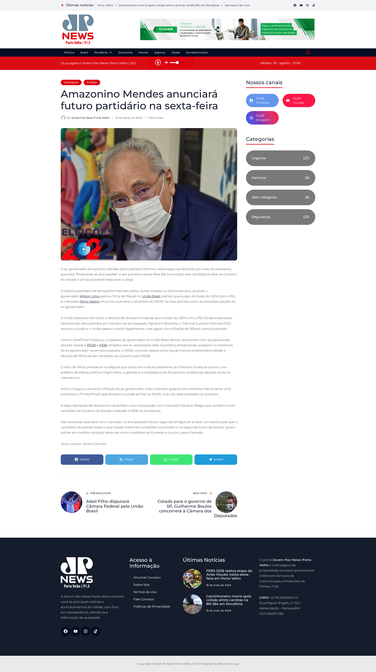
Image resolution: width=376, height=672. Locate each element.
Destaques (71, 82)
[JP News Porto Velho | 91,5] (78, 29)
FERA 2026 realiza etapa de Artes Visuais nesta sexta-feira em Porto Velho (229, 574)
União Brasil (151, 296)
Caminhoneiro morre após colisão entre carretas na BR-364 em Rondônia (228, 600)
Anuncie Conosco (147, 577)
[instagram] (307, 5)
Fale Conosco (143, 599)
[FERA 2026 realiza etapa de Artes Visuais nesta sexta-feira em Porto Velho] (192, 579)
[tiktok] (313, 5)
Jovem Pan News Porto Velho (90, 117)
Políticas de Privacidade (151, 606)
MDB (103, 345)
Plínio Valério (89, 301)
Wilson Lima (90, 296)
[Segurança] (280, 217)
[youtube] (301, 5)
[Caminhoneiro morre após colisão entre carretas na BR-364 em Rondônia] (192, 604)
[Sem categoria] (280, 197)
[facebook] (295, 5)
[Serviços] (280, 178)
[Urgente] (280, 158)
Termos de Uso (145, 592)
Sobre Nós (141, 585)
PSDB (91, 345)
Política (92, 82)
